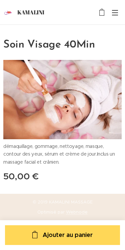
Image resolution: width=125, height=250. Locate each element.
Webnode (77, 212)
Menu (115, 12)
